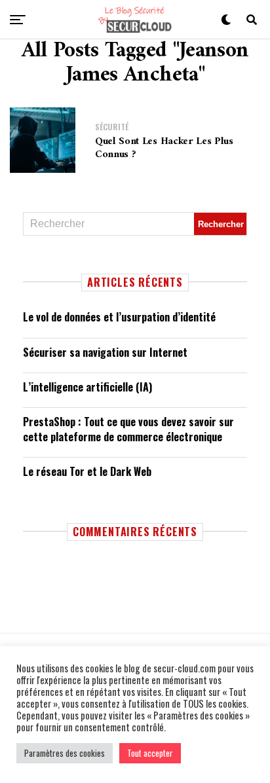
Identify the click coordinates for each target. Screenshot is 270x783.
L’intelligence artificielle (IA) (87, 387)
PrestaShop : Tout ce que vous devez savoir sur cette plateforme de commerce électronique (128, 429)
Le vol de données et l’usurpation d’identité (119, 317)
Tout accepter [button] (150, 752)
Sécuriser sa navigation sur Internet (105, 352)
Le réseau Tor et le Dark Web (87, 471)
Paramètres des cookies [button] (64, 752)
